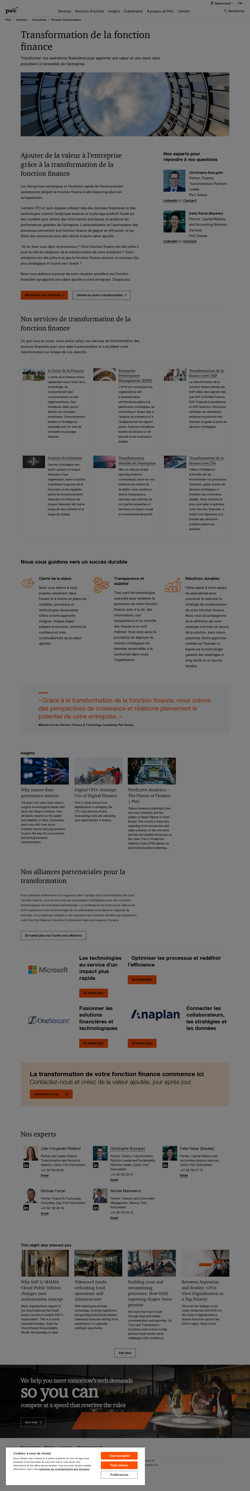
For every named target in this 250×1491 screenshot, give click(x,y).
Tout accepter (119, 1455)
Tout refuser (119, 1465)
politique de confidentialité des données (64, 1469)
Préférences (119, 1474)
